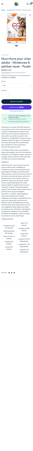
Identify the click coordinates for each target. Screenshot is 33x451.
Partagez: (4, 272)
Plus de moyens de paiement (16, 110)
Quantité (4, 90)
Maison (3, 10)
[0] (30, 4)
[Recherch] (27, 4)
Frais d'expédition (5, 72)
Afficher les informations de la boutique (18, 121)
